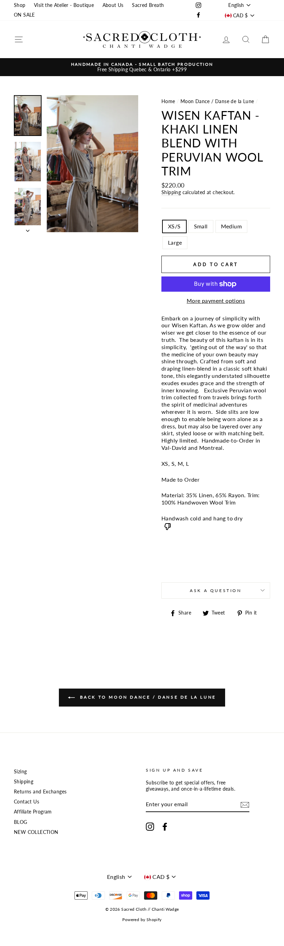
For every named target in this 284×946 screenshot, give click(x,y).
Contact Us (26, 801)
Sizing (20, 771)
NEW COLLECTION (36, 832)
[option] (142, 67)
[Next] (28, 228)
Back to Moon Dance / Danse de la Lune (147, 697)
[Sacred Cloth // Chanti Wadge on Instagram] (150, 826)
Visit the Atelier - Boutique (64, 5)
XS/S (174, 226)
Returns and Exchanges (40, 791)
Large (175, 242)
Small (201, 226)
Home (168, 101)
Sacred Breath (148, 5)
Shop (20, 5)
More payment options (216, 300)
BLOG (20, 822)
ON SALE (24, 15)
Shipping (171, 192)
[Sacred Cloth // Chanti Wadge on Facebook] (165, 826)
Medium (231, 226)
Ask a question (215, 590)
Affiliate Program (33, 812)
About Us (113, 5)
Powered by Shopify (141, 919)
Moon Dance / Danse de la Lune (217, 101)
